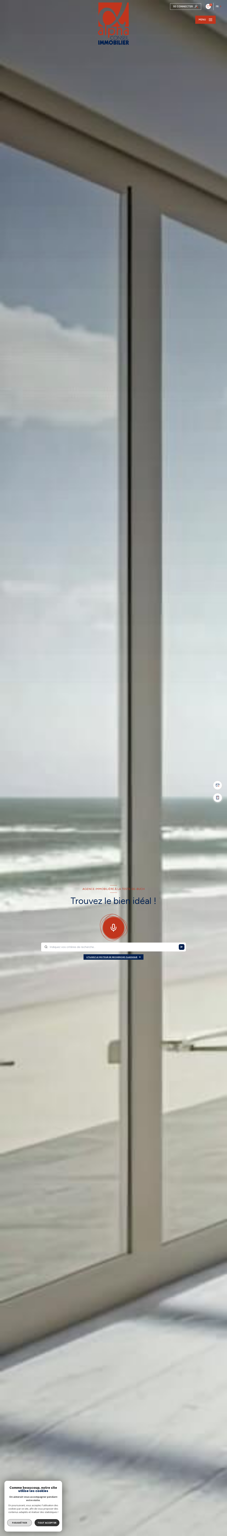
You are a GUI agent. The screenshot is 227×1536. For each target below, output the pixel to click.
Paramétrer (19, 1522)
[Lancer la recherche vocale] (113, 927)
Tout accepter (47, 1522)
